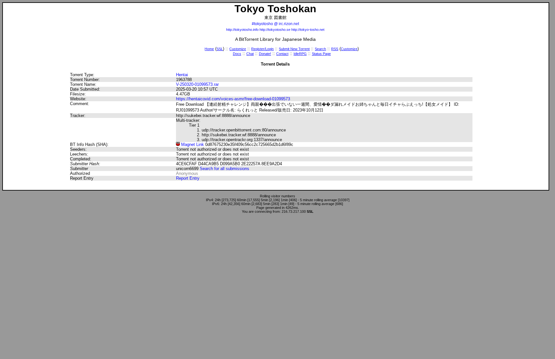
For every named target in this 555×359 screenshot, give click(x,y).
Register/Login (262, 49)
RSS (334, 49)
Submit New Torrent (294, 49)
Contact (282, 54)
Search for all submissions (224, 168)
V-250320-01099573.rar (197, 84)
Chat (250, 54)
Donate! (265, 54)
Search (320, 49)
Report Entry (187, 178)
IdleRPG (300, 54)
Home (209, 49)
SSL (219, 49)
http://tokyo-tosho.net (307, 29)
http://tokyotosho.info (242, 29)
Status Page (321, 54)
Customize (237, 49)
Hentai (182, 74)
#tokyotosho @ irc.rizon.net (275, 24)
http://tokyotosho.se (275, 29)
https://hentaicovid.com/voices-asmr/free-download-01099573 (233, 98)
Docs (237, 54)
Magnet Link (192, 144)
